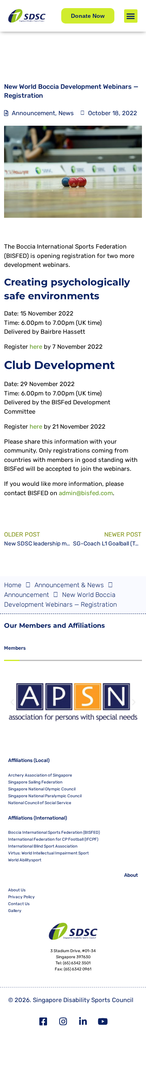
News (66, 113)
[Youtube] (103, 1021)
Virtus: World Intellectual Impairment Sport (48, 853)
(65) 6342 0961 (77, 969)
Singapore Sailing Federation (35, 782)
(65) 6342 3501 (76, 963)
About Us (17, 890)
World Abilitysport (24, 860)
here (36, 346)
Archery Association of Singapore (40, 775)
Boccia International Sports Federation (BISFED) (54, 832)
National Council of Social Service (39, 803)
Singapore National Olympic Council (41, 789)
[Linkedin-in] (83, 1021)
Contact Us (19, 903)
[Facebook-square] (43, 1021)
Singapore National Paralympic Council (45, 796)
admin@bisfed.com (86, 493)
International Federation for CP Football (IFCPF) (53, 839)
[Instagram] (63, 1021)
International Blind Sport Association (42, 846)
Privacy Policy (21, 897)
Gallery (14, 910)
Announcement (33, 113)
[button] (130, 16)
